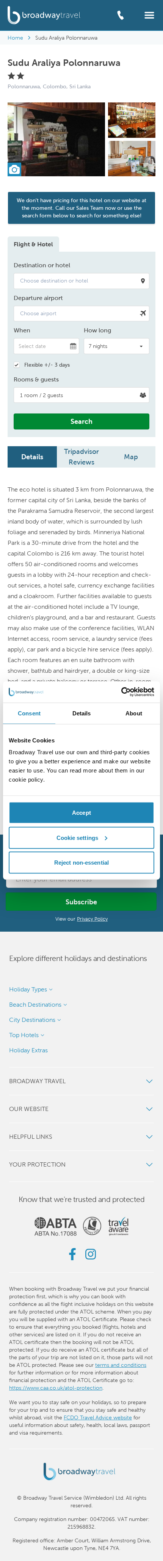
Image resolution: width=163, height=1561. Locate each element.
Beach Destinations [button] (35, 1004)
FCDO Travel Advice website (98, 1417)
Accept (81, 812)
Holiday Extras (28, 1050)
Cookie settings (77, 837)
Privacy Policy (92, 919)
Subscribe (81, 902)
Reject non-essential (81, 862)
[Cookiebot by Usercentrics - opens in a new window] (121, 692)
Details (32, 457)
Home (15, 38)
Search (81, 421)
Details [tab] (81, 713)
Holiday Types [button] (28, 989)
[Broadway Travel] (44, 15)
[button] (149, 14)
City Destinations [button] (32, 1020)
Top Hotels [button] (24, 1035)
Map (131, 457)
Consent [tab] (29, 713)
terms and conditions (120, 1365)
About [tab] (133, 713)
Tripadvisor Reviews (81, 456)
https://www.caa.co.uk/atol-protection (55, 1388)
